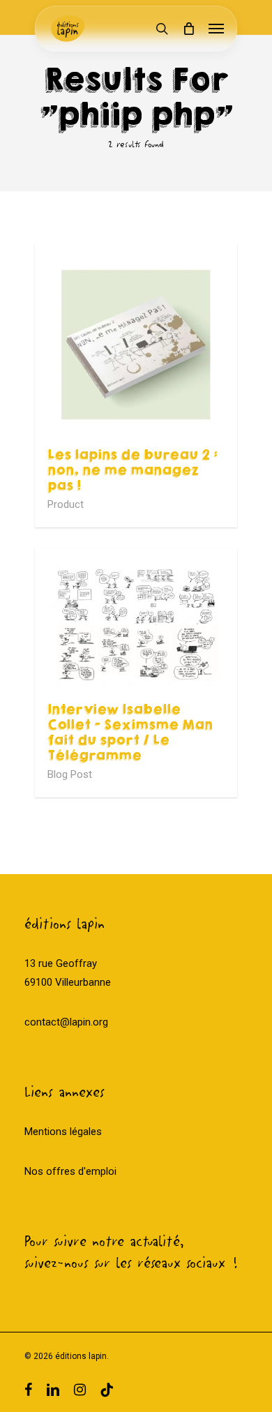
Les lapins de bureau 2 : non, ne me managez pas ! (132, 470)
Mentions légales (63, 1131)
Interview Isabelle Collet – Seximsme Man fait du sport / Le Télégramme (130, 732)
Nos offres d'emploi (70, 1171)
